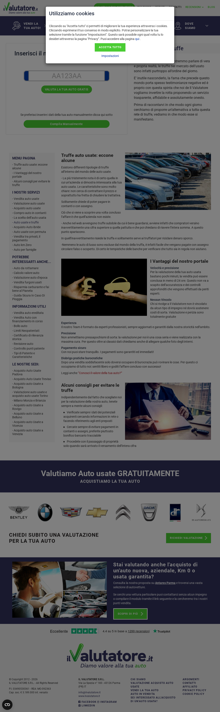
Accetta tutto (110, 47)
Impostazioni (110, 56)
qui (137, 39)
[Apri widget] (7, 705)
